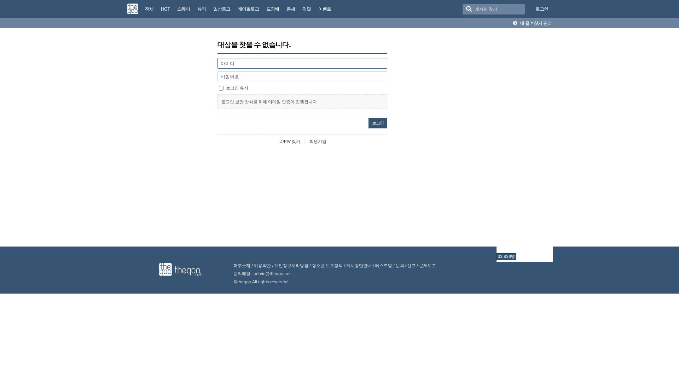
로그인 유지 (237, 88)
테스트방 (383, 265)
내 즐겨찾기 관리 (535, 23)
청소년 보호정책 (327, 265)
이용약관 (262, 265)
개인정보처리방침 (291, 265)
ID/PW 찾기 (289, 141)
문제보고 (427, 265)
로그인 (541, 9)
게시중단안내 (359, 265)
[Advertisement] (525, 146)
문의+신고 (406, 265)
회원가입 (317, 141)
